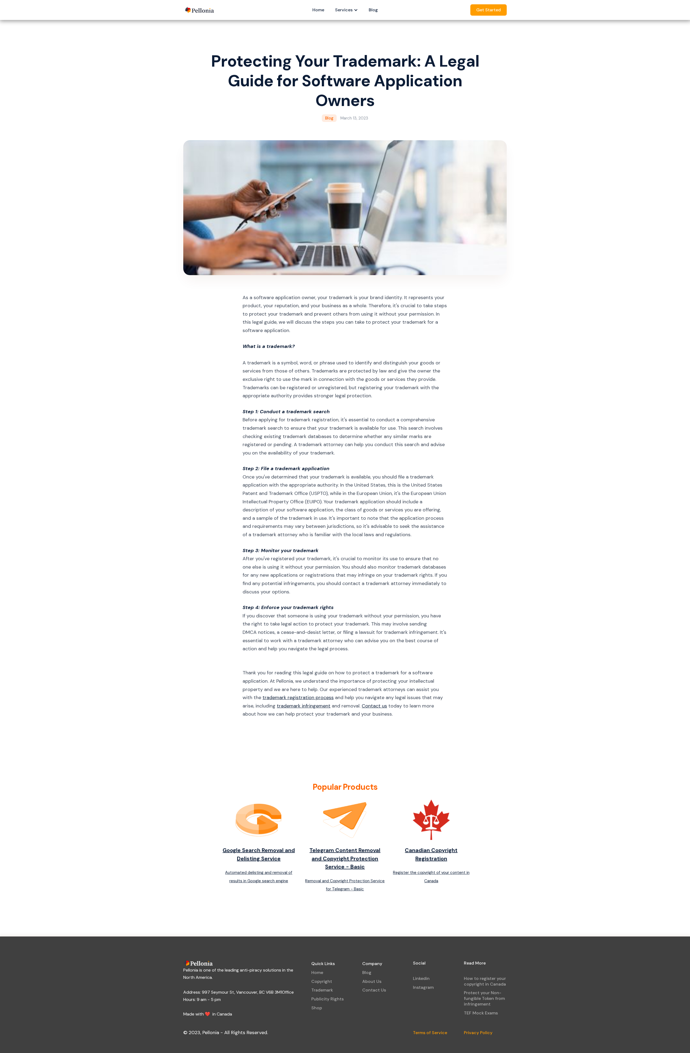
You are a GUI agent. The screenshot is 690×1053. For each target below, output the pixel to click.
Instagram (423, 987)
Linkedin (421, 978)
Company (372, 963)
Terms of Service (430, 1032)
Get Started (488, 10)
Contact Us (374, 990)
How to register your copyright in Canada (485, 981)
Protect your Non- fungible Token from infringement (484, 998)
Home (318, 10)
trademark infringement (303, 706)
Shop (316, 1008)
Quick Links (323, 963)
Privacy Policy (478, 1032)
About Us (371, 981)
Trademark (322, 990)
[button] (346, 10)
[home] (199, 10)
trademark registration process (298, 697)
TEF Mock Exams (481, 1013)
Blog (373, 10)
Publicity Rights (327, 999)
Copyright (321, 981)
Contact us (374, 706)
